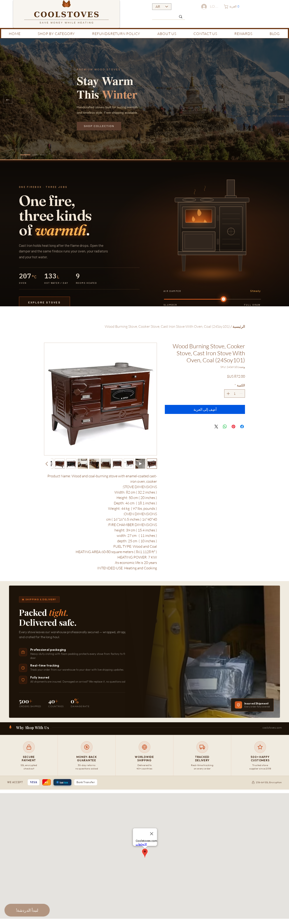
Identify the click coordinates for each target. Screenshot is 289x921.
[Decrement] (241, 393)
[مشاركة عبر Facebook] (242, 426)
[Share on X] (216, 426)
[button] (232, 7)
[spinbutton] (235, 393)
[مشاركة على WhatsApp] (225, 426)
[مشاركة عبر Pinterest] (233, 426)
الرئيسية (239, 326)
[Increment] (228, 393)
